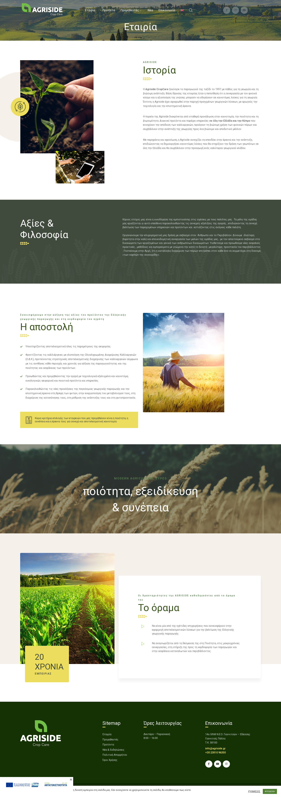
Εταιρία (106, 734)
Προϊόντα (108, 744)
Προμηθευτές (110, 739)
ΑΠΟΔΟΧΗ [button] (270, 791)
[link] (42, 9)
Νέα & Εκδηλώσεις (113, 749)
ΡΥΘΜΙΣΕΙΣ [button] (254, 791)
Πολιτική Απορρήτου (114, 754)
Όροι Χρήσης (109, 760)
